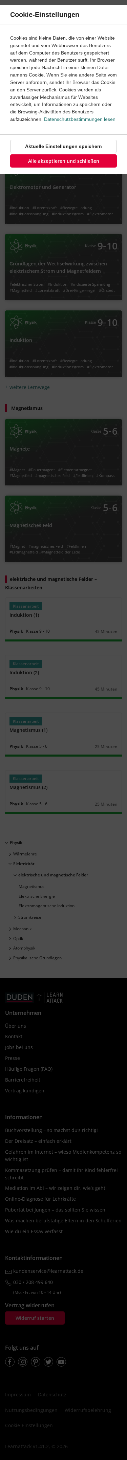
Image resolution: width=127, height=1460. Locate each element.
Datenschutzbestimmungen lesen (79, 119)
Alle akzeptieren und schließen (63, 161)
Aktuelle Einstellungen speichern (63, 146)
